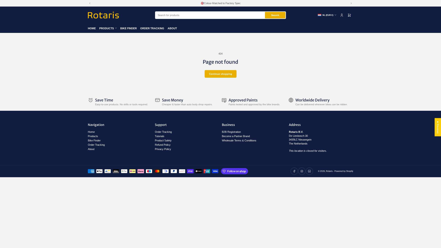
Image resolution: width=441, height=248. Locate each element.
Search (275, 15)
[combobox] (220, 15)
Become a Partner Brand (236, 136)
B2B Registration (231, 131)
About (172, 28)
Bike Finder (128, 28)
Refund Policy (163, 144)
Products (106, 28)
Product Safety (163, 140)
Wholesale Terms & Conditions (239, 140)
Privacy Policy (163, 149)
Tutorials (159, 136)
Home (92, 28)
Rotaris (329, 171)
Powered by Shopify (343, 171)
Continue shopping (220, 74)
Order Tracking (152, 28)
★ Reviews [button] (437, 127)
